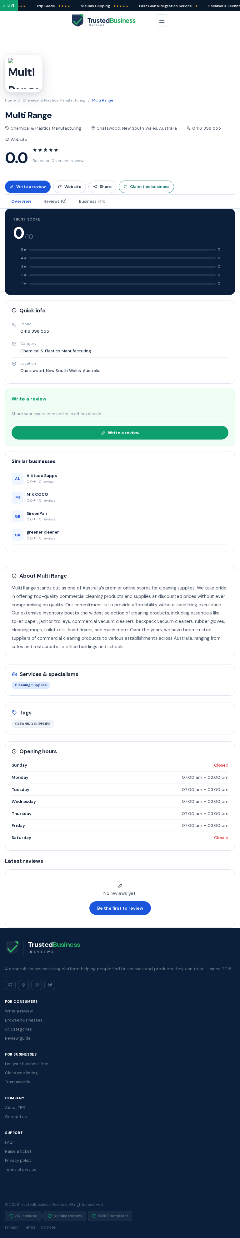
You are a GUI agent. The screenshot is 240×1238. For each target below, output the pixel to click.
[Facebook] (23, 985)
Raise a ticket (18, 1151)
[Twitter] (10, 985)
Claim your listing (21, 1073)
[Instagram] (36, 985)
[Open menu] (162, 20)
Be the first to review (120, 908)
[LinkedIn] (49, 985)
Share (106, 186)
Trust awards (17, 1082)
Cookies (48, 1227)
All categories (18, 1029)
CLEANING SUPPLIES (32, 724)
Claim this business (149, 186)
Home (10, 100)
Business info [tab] (92, 201)
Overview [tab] (21, 201)
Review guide (18, 1038)
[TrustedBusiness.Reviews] (109, 20)
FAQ (9, 1142)
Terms (29, 1227)
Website (18, 139)
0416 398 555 (206, 128)
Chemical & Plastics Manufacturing (53, 100)
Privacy (11, 1227)
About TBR (15, 1107)
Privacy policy (18, 1160)
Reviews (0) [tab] (55, 201)
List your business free (26, 1063)
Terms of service (21, 1169)
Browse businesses (23, 1020)
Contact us (16, 1116)
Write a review (31, 186)
